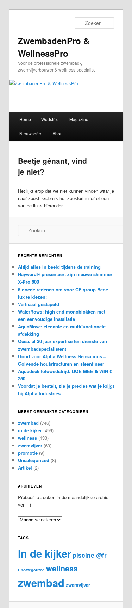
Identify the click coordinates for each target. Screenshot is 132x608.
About (58, 133)
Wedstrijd (50, 119)
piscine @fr (90, 555)
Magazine (78, 119)
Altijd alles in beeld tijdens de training (59, 266)
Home (25, 119)
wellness (27, 437)
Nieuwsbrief (30, 133)
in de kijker (30, 430)
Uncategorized (33, 460)
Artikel (25, 467)
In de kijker (44, 553)
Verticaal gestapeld (38, 304)
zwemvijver (30, 445)
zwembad (28, 423)
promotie (28, 452)
